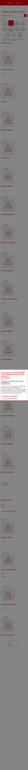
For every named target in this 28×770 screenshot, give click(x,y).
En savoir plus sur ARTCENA (9, 398)
